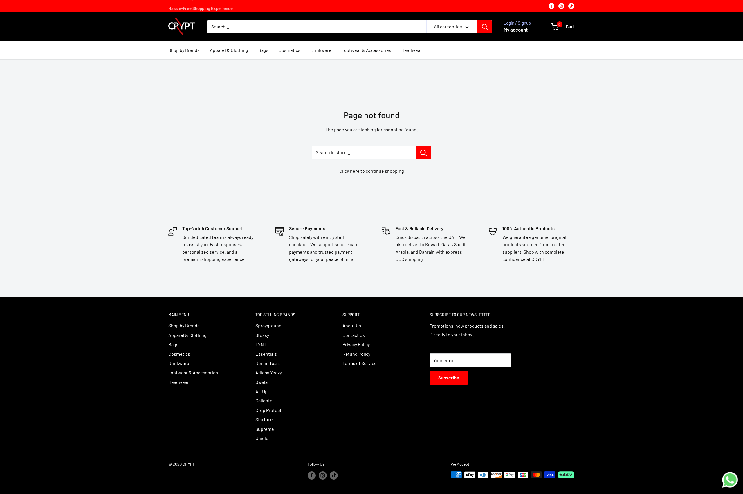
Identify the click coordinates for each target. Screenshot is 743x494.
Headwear (411, 50)
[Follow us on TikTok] (334, 475)
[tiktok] (571, 6)
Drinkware (321, 50)
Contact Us (353, 335)
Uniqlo (261, 438)
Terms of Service (359, 363)
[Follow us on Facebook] (312, 475)
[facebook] (551, 6)
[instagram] (561, 6)
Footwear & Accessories (366, 50)
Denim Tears (268, 363)
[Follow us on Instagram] (323, 475)
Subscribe (448, 377)
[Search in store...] (423, 152)
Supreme (264, 429)
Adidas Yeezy (268, 372)
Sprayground (268, 325)
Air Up (261, 391)
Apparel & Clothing (229, 50)
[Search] (484, 26)
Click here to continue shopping (371, 171)
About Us (351, 325)
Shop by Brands (184, 50)
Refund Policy (356, 354)
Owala (261, 382)
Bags (263, 50)
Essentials (266, 354)
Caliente (264, 400)
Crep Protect (268, 410)
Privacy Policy (356, 344)
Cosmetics (289, 50)
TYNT (260, 344)
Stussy (262, 335)
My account (516, 29)
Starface (264, 419)
